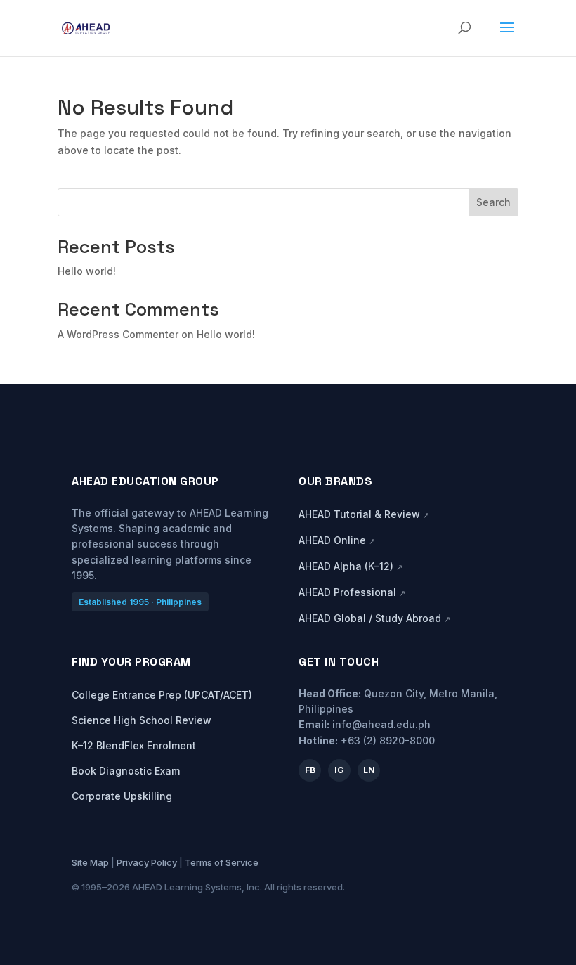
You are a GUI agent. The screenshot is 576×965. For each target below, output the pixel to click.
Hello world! (87, 271)
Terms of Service (221, 862)
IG (339, 770)
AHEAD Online (337, 540)
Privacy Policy (147, 862)
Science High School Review (141, 720)
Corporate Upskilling (122, 796)
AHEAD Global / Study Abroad (374, 618)
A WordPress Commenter (118, 334)
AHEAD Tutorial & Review (364, 514)
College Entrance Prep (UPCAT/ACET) (162, 695)
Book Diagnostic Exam (126, 771)
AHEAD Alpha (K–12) (350, 566)
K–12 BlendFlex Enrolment (134, 745)
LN (369, 770)
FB (310, 770)
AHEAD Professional (352, 592)
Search (493, 202)
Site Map (90, 862)
